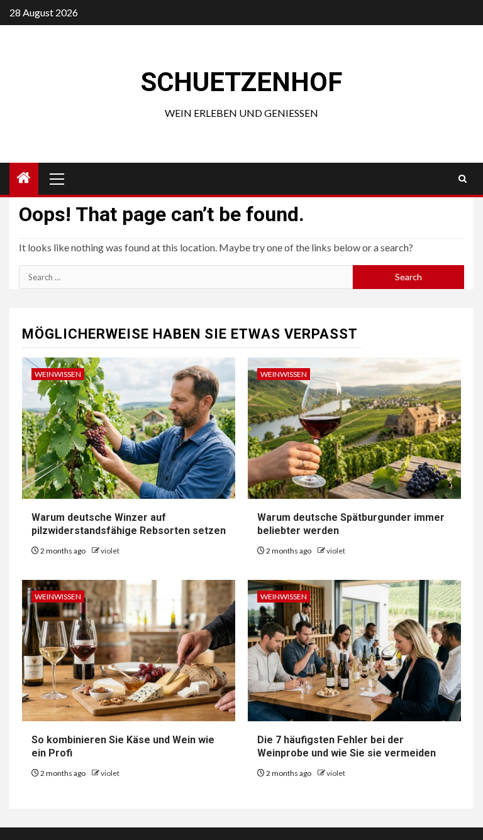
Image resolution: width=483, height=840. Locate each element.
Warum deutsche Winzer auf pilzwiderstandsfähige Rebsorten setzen (128, 524)
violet (110, 550)
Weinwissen (58, 374)
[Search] (462, 178)
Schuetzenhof (241, 82)
